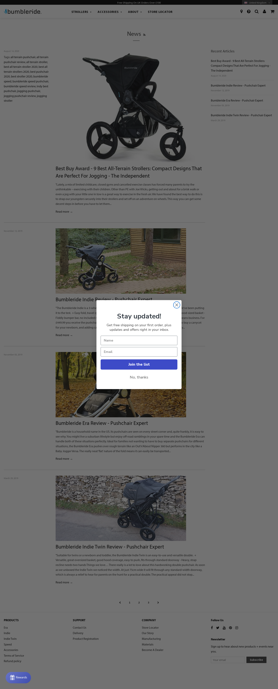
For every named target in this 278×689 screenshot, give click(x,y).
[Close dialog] (176, 305)
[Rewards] (18, 677)
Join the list (139, 364)
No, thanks (139, 377)
